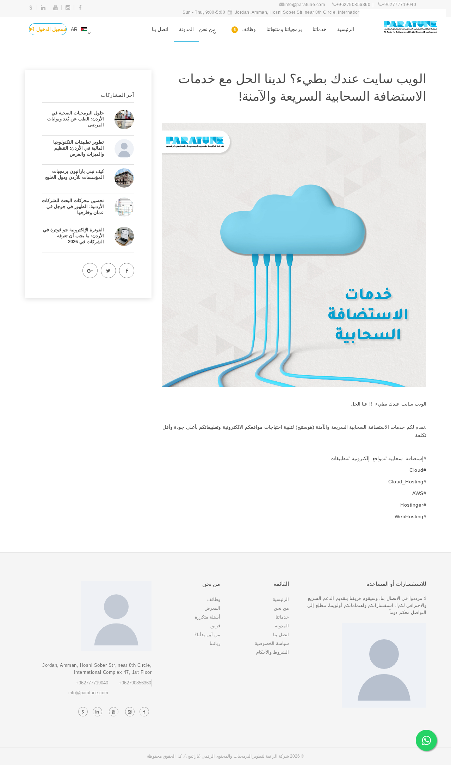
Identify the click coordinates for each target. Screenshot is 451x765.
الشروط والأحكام (272, 652)
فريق (215, 625)
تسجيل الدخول (51, 29)
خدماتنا (320, 29)
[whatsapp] (426, 740)
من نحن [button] (207, 29)
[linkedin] (43, 7)
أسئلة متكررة (207, 617)
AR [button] (74, 29)
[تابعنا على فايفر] (82, 711)
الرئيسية (345, 29)
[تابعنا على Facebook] (144, 711)
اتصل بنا (160, 29)
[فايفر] (31, 7)
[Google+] (89, 270)
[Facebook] (126, 270)
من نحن (281, 608)
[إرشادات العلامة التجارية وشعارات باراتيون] (410, 29)
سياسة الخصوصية (272, 643)
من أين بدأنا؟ (207, 634)
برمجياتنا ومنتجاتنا (284, 29)
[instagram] (68, 7)
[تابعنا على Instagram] (129, 711)
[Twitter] (108, 270)
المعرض (212, 608)
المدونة (186, 29)
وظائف (245, 29)
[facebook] (80, 7)
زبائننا (215, 643)
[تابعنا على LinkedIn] (97, 711)
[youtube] (55, 7)
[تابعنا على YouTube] (113, 711)
